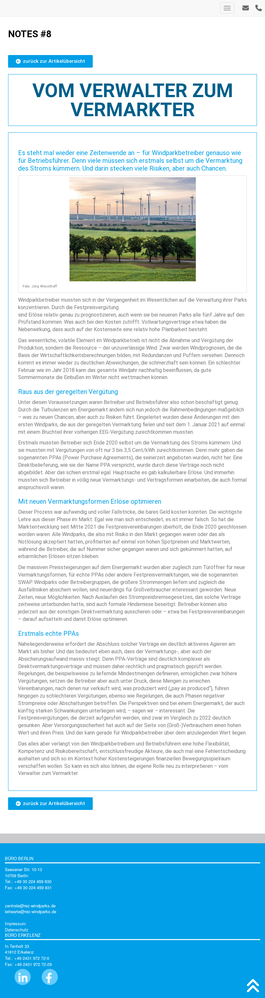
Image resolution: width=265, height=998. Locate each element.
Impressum (15, 923)
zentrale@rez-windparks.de (30, 906)
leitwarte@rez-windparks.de (30, 911)
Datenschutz (16, 929)
